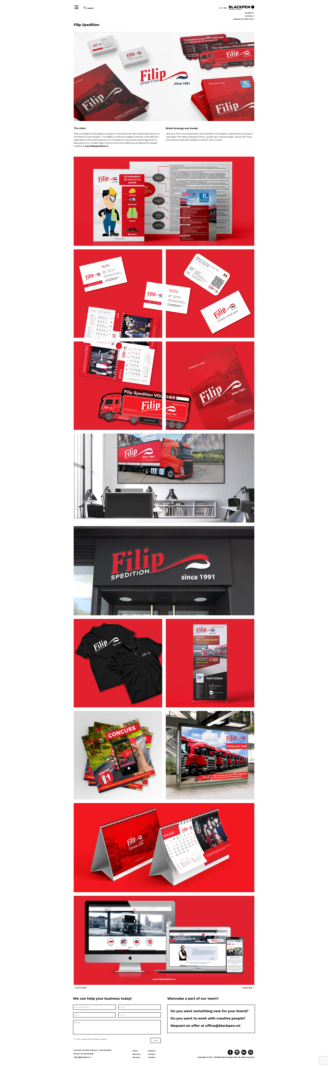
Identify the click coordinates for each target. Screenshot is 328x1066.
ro (225, 7)
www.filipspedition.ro (96, 146)
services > (249, 16)
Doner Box (247, 988)
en (220, 7)
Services (136, 1057)
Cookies (151, 1057)
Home (135, 1051)
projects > (249, 13)
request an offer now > (243, 19)
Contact (151, 1054)
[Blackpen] (241, 8)
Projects (152, 1051)
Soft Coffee (81, 988)
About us (136, 1054)
